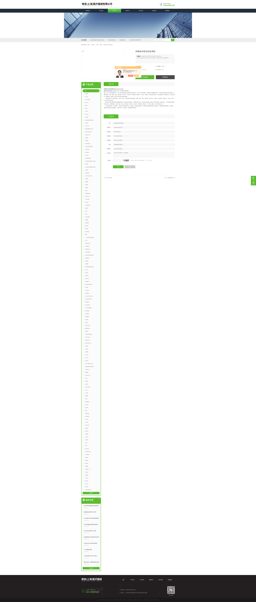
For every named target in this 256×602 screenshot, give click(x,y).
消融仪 (86, 428)
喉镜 (86, 234)
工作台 (86, 357)
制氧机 (86, 170)
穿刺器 (86, 164)
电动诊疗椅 (87, 134)
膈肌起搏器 (87, 193)
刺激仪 (86, 319)
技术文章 (141, 10)
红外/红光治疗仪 (88, 175)
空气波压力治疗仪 (89, 296)
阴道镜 (86, 395)
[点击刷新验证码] (126, 160)
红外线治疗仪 (88, 451)
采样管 (86, 436)
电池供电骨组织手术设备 (90, 161)
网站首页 (88, 10)
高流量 (86, 434)
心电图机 (87, 454)
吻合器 (86, 225)
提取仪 (86, 431)
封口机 (86, 404)
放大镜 (86, 287)
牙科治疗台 (87, 375)
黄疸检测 (87, 172)
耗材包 (86, 275)
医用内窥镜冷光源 (89, 128)
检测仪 (86, 472)
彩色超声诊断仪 (88, 334)
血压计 (86, 269)
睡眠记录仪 (87, 328)
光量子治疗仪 (88, 343)
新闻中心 (128, 10)
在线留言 (154, 10)
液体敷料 (87, 246)
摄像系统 (87, 401)
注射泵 (86, 384)
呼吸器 (86, 178)
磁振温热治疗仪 (171, 177)
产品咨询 (145, 77)
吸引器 (86, 480)
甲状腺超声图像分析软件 (90, 167)
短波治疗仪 (87, 340)
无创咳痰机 (87, 205)
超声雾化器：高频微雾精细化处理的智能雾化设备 (92, 562)
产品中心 (114, 10)
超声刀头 (87, 126)
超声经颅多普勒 (88, 284)
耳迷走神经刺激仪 (112, 40)
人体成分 (87, 290)
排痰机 (86, 346)
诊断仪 (86, 460)
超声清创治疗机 (88, 131)
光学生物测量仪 (88, 307)
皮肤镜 (86, 137)
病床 (86, 378)
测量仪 (86, 475)
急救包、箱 (87, 469)
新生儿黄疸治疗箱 (89, 363)
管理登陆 (156, 599)
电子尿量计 (87, 216)
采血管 (86, 272)
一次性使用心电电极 (89, 237)
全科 (97, 44)
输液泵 (86, 463)
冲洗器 (86, 392)
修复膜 (86, 208)
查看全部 (91, 493)
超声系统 (87, 425)
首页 (88, 44)
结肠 (86, 190)
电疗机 (86, 202)
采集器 (86, 140)
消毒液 (86, 439)
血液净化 (87, 369)
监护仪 (86, 360)
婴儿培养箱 (87, 387)
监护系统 (87, 416)
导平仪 (86, 96)
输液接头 (87, 281)
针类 (86, 240)
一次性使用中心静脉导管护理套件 (136, 40)
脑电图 (86, 181)
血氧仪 (86, 348)
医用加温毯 (87, 143)
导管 (86, 445)
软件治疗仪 (87, 337)
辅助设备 (87, 413)
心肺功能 (87, 199)
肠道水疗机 (87, 325)
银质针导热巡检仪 (89, 146)
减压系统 (87, 231)
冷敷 (86, 211)
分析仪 (86, 478)
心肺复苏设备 (88, 489)
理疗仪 (86, 322)
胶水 (86, 214)
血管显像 (87, 310)
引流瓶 (86, 93)
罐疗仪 (86, 102)
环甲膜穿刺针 (88, 158)
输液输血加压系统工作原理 (90, 512)
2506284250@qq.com (130, 589)
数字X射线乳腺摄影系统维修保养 (91, 505)
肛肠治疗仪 (87, 249)
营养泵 (86, 187)
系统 (101, 44)
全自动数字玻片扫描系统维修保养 (91, 518)
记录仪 (86, 419)
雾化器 (86, 407)
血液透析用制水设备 (89, 366)
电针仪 (86, 486)
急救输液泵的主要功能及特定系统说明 (92, 537)
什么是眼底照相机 (88, 549)
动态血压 (87, 152)
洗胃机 (86, 184)
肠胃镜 (86, 372)
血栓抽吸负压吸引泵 (89, 120)
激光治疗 (87, 448)
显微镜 (86, 351)
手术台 (86, 111)
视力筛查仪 (87, 304)
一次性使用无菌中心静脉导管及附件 (96, 40)
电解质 (86, 219)
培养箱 (86, 117)
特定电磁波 (87, 252)
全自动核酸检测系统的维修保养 (91, 524)
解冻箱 (86, 260)
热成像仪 (87, 316)
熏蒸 (86, 108)
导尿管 (86, 123)
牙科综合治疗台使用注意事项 (90, 543)
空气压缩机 (87, 99)
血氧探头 (87, 258)
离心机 (86, 114)
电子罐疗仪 (109, 177)
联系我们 (167, 10)
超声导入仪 (87, 196)
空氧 (86, 390)
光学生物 (87, 149)
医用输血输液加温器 (89, 266)
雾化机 (86, 228)
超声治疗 (87, 278)
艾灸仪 (86, 155)
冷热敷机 (87, 313)
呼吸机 (86, 381)
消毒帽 (86, 263)
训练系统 (87, 293)
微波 (86, 105)
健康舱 (86, 466)
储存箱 (86, 331)
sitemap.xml (140, 599)
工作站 (86, 354)
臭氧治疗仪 (87, 243)
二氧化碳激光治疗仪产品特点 (90, 555)
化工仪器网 (151, 599)
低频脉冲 (87, 222)
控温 (86, 398)
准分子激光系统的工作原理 (90, 530)
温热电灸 (87, 302)
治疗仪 (86, 483)
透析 (86, 410)
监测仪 (86, 457)
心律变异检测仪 (88, 299)
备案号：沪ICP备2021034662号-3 (130, 599)
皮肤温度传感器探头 (89, 255)
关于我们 (101, 10)
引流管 (86, 422)
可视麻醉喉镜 (122, 40)
